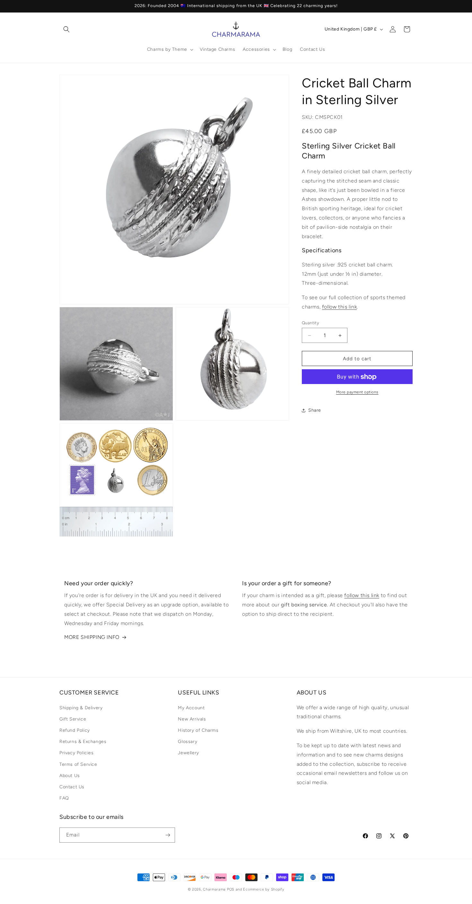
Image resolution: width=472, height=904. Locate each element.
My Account (191, 708)
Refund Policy (74, 730)
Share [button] (314, 410)
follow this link (339, 307)
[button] (66, 29)
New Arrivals (192, 719)
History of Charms (198, 730)
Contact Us (71, 787)
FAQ (64, 798)
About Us (69, 775)
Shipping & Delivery (80, 708)
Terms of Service (78, 764)
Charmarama (214, 889)
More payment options (357, 392)
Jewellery (188, 753)
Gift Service (72, 719)
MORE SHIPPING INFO (91, 637)
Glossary (187, 741)
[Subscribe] (168, 835)
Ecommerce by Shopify (263, 889)
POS (230, 889)
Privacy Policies (76, 753)
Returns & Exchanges (82, 741)
